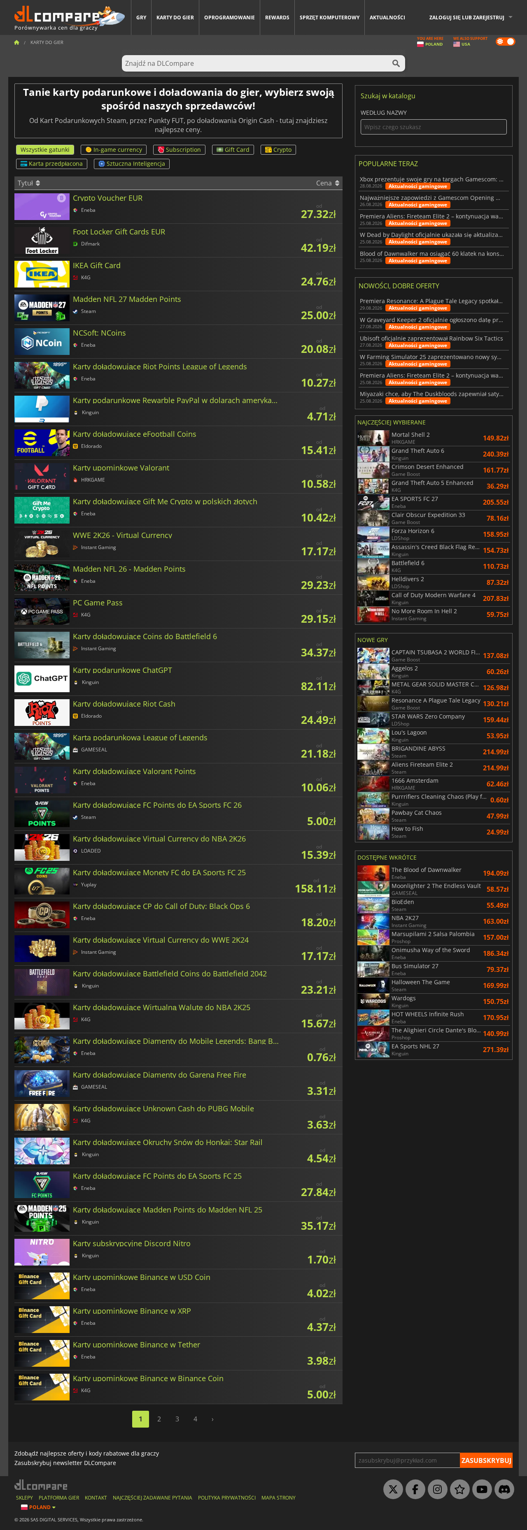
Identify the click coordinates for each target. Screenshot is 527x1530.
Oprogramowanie (229, 17)
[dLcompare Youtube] (480, 1489)
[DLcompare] (41, 1484)
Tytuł (26, 183)
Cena (324, 183)
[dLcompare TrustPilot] (458, 1489)
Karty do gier (175, 17)
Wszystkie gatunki (45, 149)
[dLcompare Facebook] (413, 1489)
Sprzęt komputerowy (329, 17)
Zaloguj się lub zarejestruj (466, 17)
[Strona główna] (16, 42)
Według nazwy (384, 112)
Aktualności (387, 17)
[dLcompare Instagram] (435, 1489)
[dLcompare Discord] (502, 1489)
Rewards (277, 17)
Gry (141, 17)
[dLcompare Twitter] (391, 1489)
